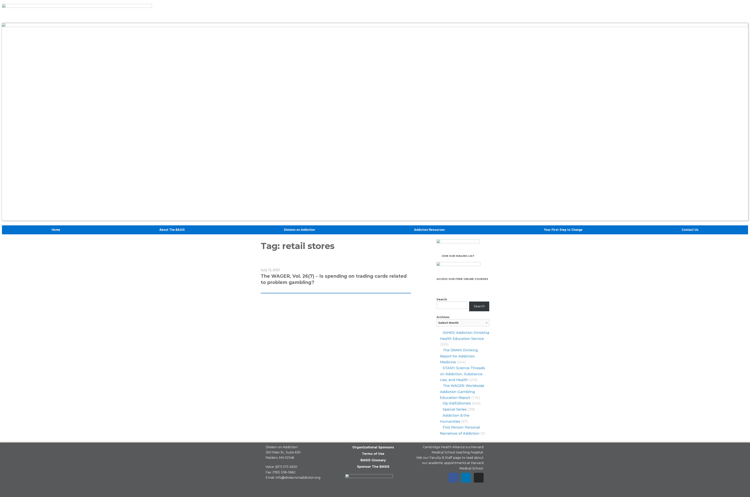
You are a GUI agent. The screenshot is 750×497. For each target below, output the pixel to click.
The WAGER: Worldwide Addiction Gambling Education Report (462, 392)
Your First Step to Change (563, 230)
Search (442, 299)
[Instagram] (479, 478)
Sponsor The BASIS (373, 466)
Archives (443, 317)
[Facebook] (453, 478)
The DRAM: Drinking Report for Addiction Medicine (459, 356)
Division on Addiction (299, 230)
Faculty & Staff (440, 458)
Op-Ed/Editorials (457, 403)
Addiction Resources (429, 230)
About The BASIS (172, 230)
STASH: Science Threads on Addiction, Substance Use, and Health (462, 374)
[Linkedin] (466, 478)
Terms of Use (373, 454)
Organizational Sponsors (373, 447)
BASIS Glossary (373, 460)
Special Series (455, 409)
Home (56, 230)
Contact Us (690, 230)
